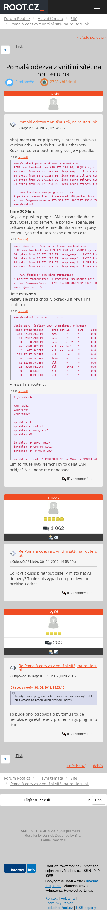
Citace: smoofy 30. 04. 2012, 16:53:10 (37, 687)
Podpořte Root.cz (59, 907)
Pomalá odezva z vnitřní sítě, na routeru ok (58, 122)
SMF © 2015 (49, 831)
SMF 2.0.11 (29, 831)
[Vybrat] (23, 157)
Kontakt (51, 898)
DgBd (53, 611)
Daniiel (48, 835)
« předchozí (86, 37)
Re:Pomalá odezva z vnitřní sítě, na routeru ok (58, 553)
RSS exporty (86, 907)
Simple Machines (73, 831)
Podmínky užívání (59, 902)
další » (101, 37)
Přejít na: (30, 800)
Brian (79, 835)
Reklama (68, 898)
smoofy (53, 497)
